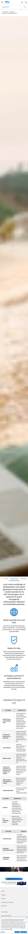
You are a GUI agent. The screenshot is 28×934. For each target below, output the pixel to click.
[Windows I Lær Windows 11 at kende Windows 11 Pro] (14, 879)
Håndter (3, 932)
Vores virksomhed (6, 915)
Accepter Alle (23, 932)
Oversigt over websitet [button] (7, 902)
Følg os (3, 898)
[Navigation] (2, 2)
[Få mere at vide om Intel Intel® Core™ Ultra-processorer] (21, 883)
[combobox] (14, 7)
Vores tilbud (4, 912)
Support (3, 895)
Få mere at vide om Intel (10, 884)
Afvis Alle (17, 932)
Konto (3, 891)
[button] (22, 2)
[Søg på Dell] (25, 7)
